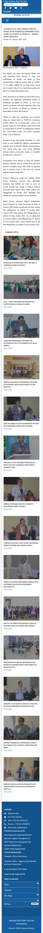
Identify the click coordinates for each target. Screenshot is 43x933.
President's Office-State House (15, 856)
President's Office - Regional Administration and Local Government (20, 863)
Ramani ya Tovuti (28, 928)
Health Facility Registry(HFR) (14, 849)
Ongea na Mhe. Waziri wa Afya (15, 1)
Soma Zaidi (8, 268)
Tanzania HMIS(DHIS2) (12, 845)
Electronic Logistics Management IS (17, 838)
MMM (18, 928)
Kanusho (12, 928)
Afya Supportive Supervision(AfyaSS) (18, 835)
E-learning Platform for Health (15, 869)
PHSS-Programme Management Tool (17, 842)
